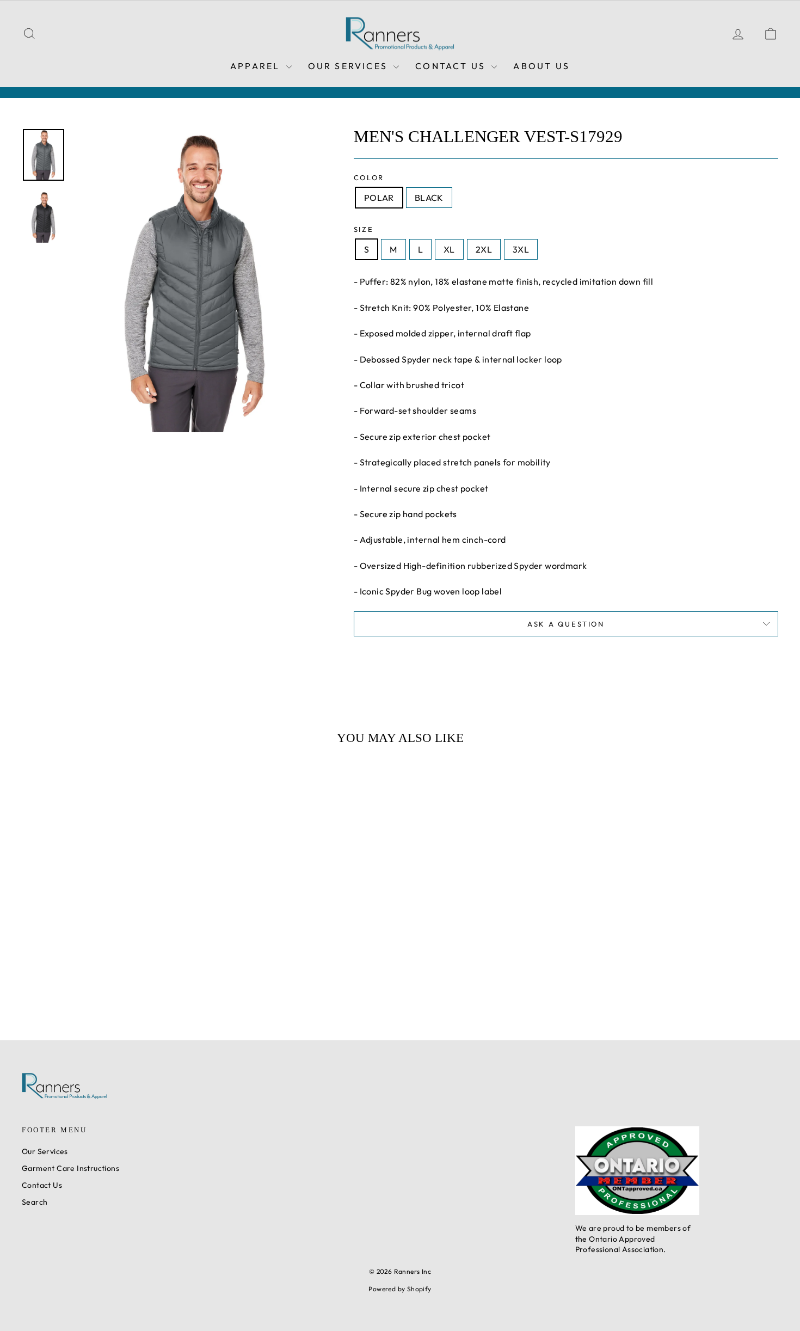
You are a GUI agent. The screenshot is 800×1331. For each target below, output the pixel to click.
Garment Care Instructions (70, 1168)
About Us (541, 65)
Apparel (257, 65)
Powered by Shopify (399, 1289)
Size (363, 229)
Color (369, 177)
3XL (521, 249)
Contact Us (452, 65)
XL (449, 249)
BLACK (429, 197)
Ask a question (565, 624)
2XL (484, 249)
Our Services (349, 65)
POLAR (379, 197)
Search (34, 1202)
